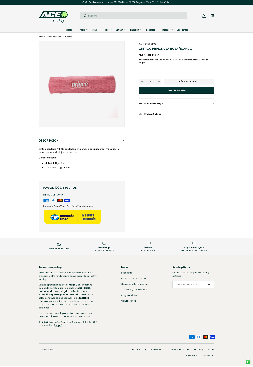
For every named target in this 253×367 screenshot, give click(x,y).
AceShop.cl (49, 349)
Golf (106, 29)
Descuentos (182, 29)
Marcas (166, 29)
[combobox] (133, 15)
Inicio (41, 37)
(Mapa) (58, 325)
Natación (134, 29)
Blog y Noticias (129, 295)
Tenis (94, 29)
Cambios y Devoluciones (134, 283)
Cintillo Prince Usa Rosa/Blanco (59, 37)
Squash (119, 29)
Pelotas (68, 29)
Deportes (150, 29)
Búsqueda (126, 272)
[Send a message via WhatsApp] (248, 362)
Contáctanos (128, 300)
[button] (212, 15)
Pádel (82, 29)
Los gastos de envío (169, 59)
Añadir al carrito (189, 81)
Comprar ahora (176, 90)
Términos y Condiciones (134, 289)
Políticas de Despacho (133, 278)
